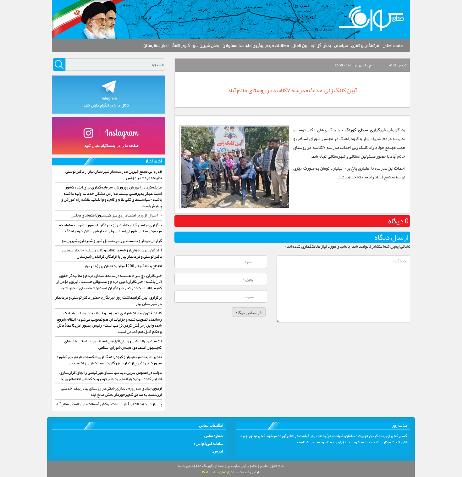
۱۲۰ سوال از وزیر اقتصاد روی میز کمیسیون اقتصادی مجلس (116, 215)
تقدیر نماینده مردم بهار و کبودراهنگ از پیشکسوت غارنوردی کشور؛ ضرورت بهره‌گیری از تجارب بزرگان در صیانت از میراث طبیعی (109, 360)
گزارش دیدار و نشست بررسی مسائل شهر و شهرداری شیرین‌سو (112, 241)
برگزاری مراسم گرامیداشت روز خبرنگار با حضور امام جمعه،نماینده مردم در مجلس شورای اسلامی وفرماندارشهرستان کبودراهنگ (110, 228)
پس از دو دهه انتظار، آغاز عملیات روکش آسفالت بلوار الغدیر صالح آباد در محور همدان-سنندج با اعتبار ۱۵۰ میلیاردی (108, 407)
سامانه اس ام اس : (208, 444)
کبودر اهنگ (181, 45)
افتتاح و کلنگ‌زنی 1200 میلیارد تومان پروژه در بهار (123, 266)
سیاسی (341, 45)
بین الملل (299, 45)
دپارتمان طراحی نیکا (217, 472)
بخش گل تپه (321, 45)
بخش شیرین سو (206, 45)
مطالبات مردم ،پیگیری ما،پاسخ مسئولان (256, 45)
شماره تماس (213, 436)
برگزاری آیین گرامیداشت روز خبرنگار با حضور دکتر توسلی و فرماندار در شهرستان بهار (108, 300)
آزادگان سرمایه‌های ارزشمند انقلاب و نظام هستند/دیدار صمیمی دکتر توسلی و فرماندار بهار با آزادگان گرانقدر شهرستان (112, 253)
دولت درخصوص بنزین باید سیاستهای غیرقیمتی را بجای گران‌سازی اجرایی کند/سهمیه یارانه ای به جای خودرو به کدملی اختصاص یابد (110, 375)
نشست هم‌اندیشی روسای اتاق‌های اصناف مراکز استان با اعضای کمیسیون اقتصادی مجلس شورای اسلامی (113, 344)
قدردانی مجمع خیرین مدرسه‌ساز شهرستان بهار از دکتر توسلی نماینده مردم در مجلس (113, 174)
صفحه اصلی (393, 45)
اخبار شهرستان (155, 45)
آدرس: (217, 451)
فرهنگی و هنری (365, 45)
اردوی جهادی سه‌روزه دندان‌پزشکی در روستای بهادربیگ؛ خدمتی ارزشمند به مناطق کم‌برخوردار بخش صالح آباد (111, 391)
